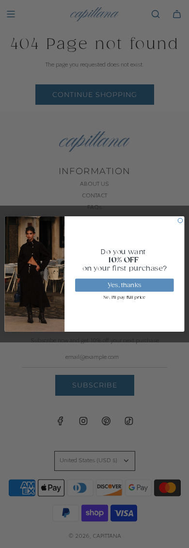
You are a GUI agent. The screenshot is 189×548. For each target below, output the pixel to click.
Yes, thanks (125, 285)
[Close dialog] (180, 220)
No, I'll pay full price (124, 297)
